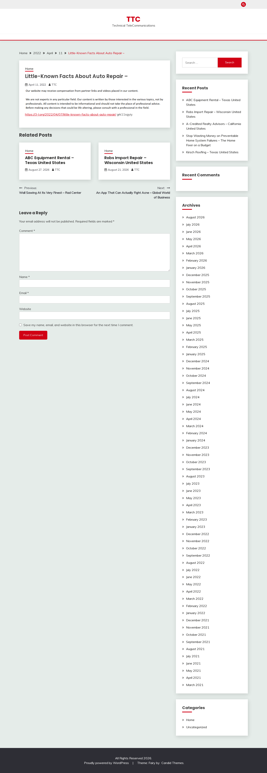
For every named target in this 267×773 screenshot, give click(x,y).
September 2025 (198, 296)
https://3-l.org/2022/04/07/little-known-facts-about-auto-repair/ (70, 114)
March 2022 (194, 599)
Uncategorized (196, 727)
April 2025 (193, 332)
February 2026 (196, 260)
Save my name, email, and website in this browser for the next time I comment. (78, 325)
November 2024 (197, 368)
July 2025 (193, 311)
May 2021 (193, 671)
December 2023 (197, 447)
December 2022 (197, 534)
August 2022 (195, 563)
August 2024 (195, 390)
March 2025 (194, 340)
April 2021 (193, 678)
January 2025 (195, 354)
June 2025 (193, 318)
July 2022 (193, 570)
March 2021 (194, 685)
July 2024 (193, 397)
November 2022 (197, 541)
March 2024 (194, 426)
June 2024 (193, 404)
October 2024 (196, 376)
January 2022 (195, 613)
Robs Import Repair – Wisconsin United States (128, 160)
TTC (133, 19)
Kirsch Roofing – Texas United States (212, 152)
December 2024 (197, 361)
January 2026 (195, 268)
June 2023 (193, 491)
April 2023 (193, 505)
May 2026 (193, 239)
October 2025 (196, 289)
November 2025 (197, 282)
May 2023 (193, 498)
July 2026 (193, 224)
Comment (27, 231)
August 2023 (195, 476)
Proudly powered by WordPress (107, 763)
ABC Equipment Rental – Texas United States (49, 160)
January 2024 (195, 440)
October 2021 (196, 635)
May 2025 (193, 325)
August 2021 (195, 649)
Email (24, 293)
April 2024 (193, 419)
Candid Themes (172, 763)
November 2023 (197, 455)
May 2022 (193, 584)
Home (29, 69)
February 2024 (196, 433)
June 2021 (193, 663)
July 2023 (193, 483)
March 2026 (194, 253)
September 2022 (198, 555)
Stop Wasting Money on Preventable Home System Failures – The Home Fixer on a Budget (212, 140)
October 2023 (196, 462)
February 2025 (196, 347)
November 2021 (197, 627)
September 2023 (198, 469)
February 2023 (196, 519)
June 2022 (193, 577)
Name (24, 277)
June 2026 (193, 232)
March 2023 (194, 512)
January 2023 (195, 527)
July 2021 (193, 656)
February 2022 (196, 606)
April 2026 (193, 246)
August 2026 (195, 217)
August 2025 (195, 304)
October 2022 (196, 548)
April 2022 (193, 591)
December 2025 (197, 275)
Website (25, 309)
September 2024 (198, 383)
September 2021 (198, 642)
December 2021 (197, 620)
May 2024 (193, 411)
